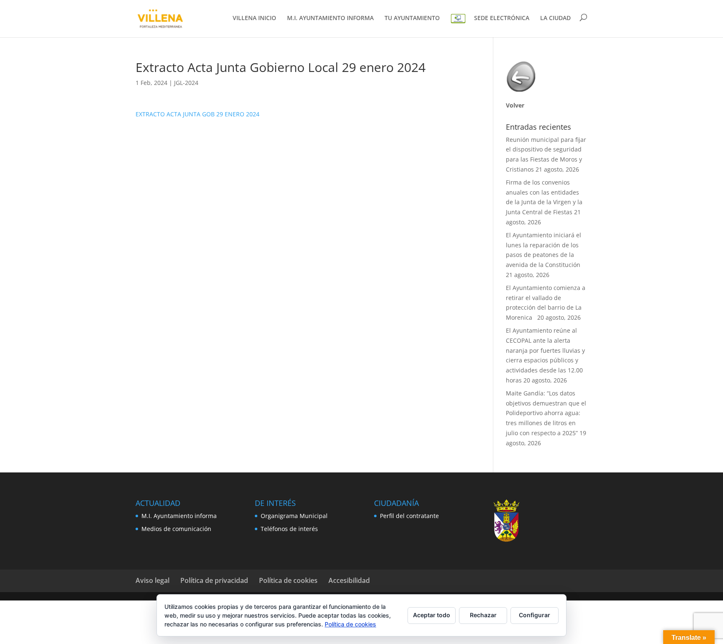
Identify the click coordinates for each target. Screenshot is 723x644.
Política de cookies (288, 580)
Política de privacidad (214, 580)
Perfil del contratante (409, 516)
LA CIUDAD (555, 18)
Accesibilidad (349, 580)
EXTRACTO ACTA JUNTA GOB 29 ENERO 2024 (197, 114)
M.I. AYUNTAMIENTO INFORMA (330, 18)
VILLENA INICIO (254, 18)
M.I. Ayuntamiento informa (179, 516)
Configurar (534, 614)
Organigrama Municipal (294, 516)
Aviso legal (152, 580)
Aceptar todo (431, 614)
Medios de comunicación (176, 529)
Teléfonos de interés (289, 529)
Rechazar (483, 614)
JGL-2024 (186, 83)
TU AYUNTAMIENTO (412, 18)
